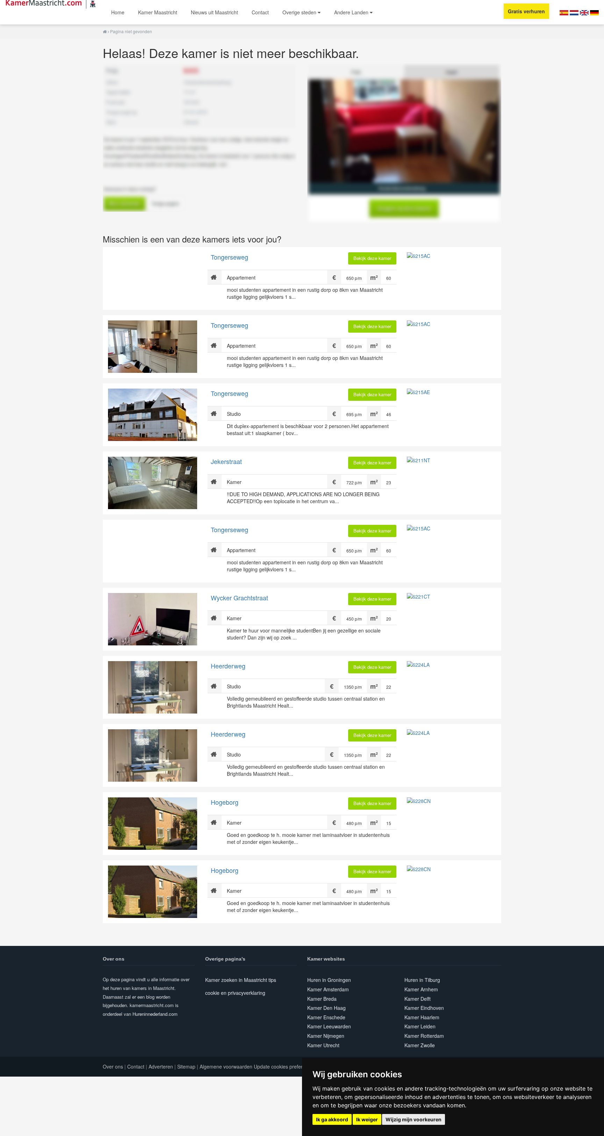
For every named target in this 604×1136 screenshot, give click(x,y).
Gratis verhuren (526, 11)
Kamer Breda (322, 998)
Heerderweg (228, 665)
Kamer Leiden (420, 1026)
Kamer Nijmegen (325, 1035)
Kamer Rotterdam (424, 1035)
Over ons (113, 1066)
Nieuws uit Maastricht (214, 12)
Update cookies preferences (285, 1066)
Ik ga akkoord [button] (332, 1119)
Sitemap (186, 1066)
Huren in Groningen (329, 979)
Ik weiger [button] (367, 1119)
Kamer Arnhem (421, 989)
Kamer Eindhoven (424, 1007)
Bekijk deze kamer (372, 258)
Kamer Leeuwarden (329, 1026)
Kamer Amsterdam (328, 989)
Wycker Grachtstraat (239, 597)
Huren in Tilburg (422, 979)
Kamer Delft (417, 998)
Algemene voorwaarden (226, 1066)
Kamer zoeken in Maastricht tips (240, 979)
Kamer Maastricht (157, 12)
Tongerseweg (229, 256)
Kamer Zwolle (419, 1045)
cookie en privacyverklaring (235, 992)
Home (117, 12)
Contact (260, 12)
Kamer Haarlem (421, 1017)
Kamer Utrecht (323, 1045)
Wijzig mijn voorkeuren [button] (413, 1119)
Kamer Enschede (326, 1017)
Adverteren (161, 1066)
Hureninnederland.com (155, 1014)
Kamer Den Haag (326, 1007)
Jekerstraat (226, 461)
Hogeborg (224, 801)
